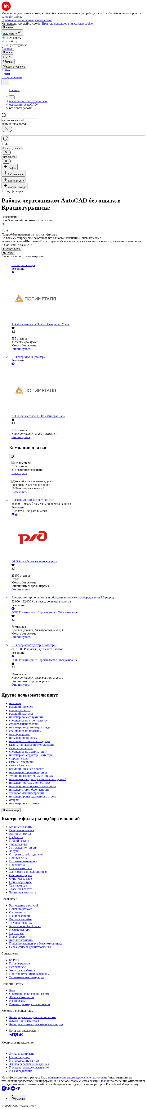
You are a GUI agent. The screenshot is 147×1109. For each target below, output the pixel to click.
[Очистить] (7, 129)
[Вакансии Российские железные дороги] (77, 538)
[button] (6, 70)
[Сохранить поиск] (5, 139)
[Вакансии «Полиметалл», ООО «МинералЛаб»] (77, 390)
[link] (8, 61)
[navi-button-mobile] (5, 82)
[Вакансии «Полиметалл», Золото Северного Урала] (77, 298)
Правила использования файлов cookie (67, 23)
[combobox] (19, 120)
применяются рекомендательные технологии (77, 1077)
